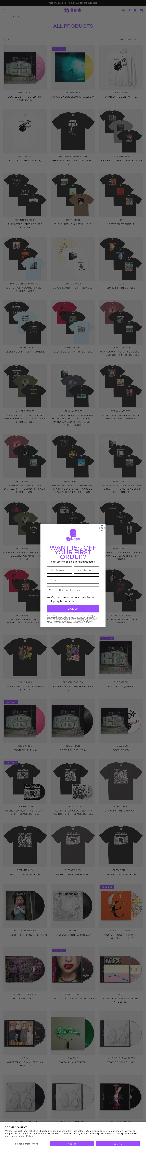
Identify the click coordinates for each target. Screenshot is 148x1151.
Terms (87, 622)
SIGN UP (73, 608)
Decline (118, 1143)
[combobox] (52, 590)
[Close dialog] (101, 527)
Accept (72, 1143)
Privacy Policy (25, 1135)
